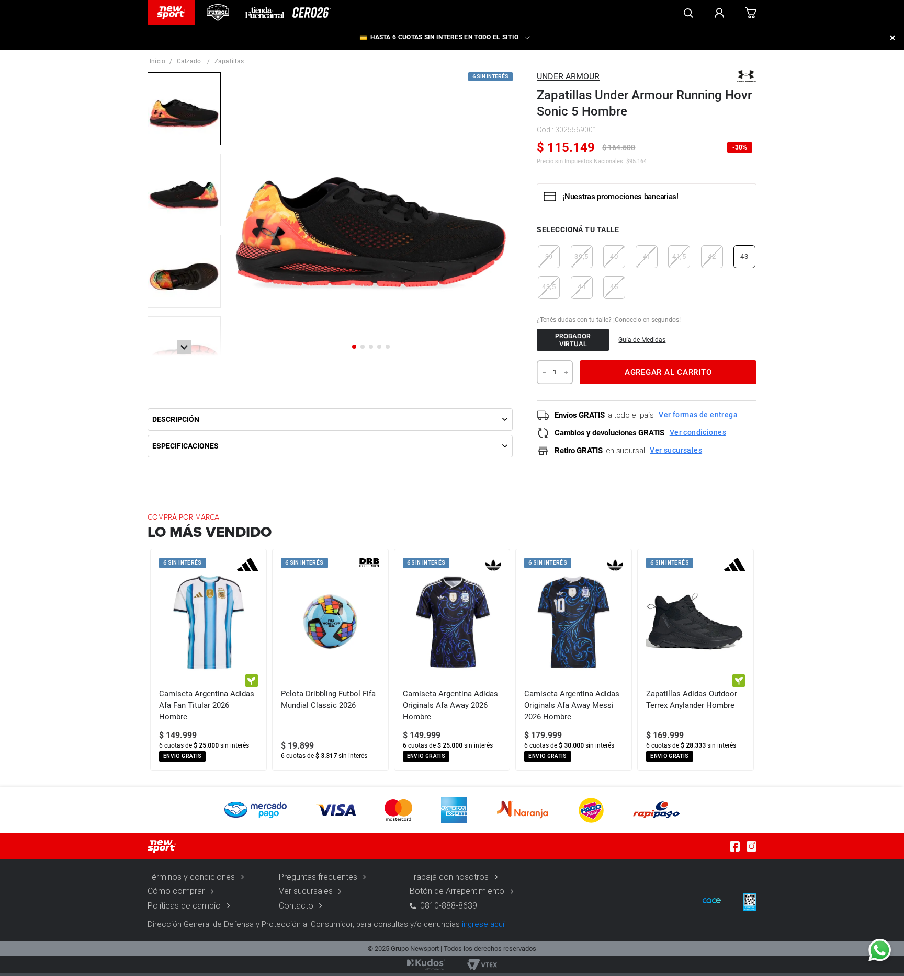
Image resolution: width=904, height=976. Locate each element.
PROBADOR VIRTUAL (573, 340)
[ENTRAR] (719, 12)
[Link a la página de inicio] (157, 61)
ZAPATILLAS (229, 61)
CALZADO (189, 61)
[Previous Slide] (156, 659)
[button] (549, 256)
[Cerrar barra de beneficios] (892, 37)
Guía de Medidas (641, 339)
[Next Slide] (748, 659)
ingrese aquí (483, 924)
